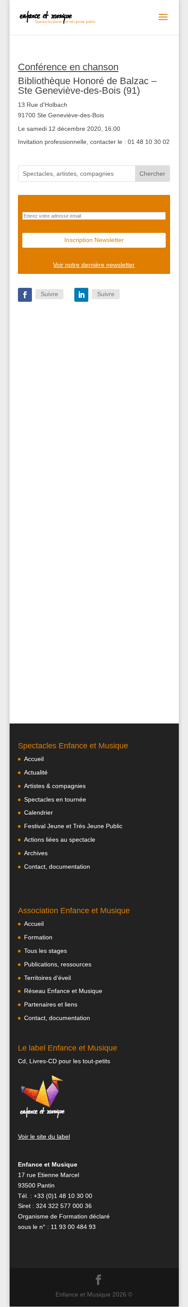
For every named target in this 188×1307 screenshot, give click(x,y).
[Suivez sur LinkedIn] (81, 295)
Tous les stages (45, 950)
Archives (36, 853)
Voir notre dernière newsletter (94, 264)
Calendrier (38, 812)
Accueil (34, 758)
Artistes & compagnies (55, 785)
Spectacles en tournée (55, 799)
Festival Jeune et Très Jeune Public (73, 825)
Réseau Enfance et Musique (63, 990)
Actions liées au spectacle (59, 839)
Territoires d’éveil (47, 977)
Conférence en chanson (68, 66)
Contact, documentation (57, 866)
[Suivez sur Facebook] (25, 295)
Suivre (49, 293)
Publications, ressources (57, 964)
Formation (38, 937)
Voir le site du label (44, 1136)
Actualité (36, 772)
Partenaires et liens (50, 1004)
